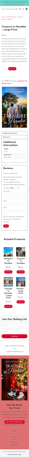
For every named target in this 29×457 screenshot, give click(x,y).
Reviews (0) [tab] (6, 137)
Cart (14, 433)
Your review (7, 191)
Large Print (20, 81)
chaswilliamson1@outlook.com (14, 351)
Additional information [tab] (10, 133)
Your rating (6, 188)
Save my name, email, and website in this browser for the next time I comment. (13, 219)
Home (3, 17)
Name (5, 201)
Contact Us (14, 439)
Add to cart (12, 68)
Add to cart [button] (8, 271)
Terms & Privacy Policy (14, 442)
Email (5, 207)
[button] (20, 9)
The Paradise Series (11, 17)
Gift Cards (14, 431)
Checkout (14, 436)
